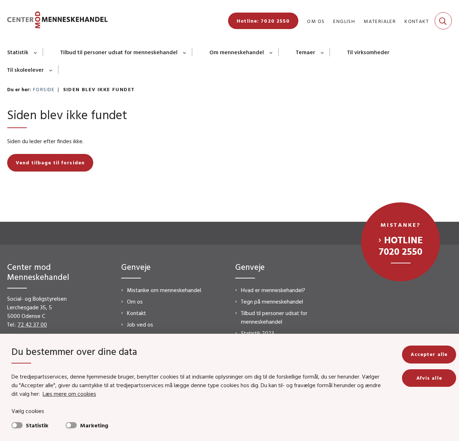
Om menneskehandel (236, 52)
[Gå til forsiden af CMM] (57, 21)
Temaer (305, 52)
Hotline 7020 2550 (401, 245)
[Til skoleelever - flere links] (51, 69)
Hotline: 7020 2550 (263, 21)
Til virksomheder (368, 52)
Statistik (17, 52)
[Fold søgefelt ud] (443, 20)
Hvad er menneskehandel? (273, 290)
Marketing (94, 425)
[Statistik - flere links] (35, 52)
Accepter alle (429, 354)
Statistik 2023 (257, 333)
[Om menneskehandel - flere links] (271, 52)
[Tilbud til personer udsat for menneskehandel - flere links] (185, 52)
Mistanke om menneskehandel (164, 290)
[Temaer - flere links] (322, 52)
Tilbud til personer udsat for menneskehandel (119, 52)
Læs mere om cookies (69, 393)
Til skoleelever (25, 69)
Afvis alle (429, 378)
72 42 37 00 (32, 324)
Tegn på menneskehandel (272, 301)
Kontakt (136, 312)
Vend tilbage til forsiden (50, 162)
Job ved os (140, 324)
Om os (135, 301)
